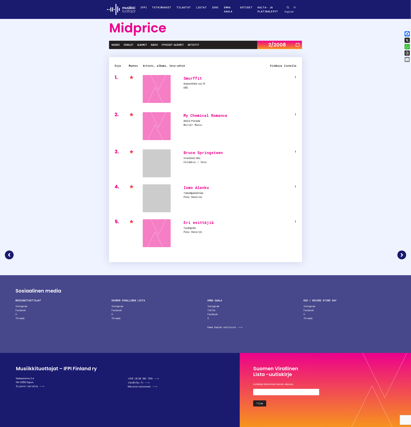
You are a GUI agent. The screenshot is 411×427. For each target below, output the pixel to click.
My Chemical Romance (205, 115)
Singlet (128, 44)
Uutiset (246, 7)
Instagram (21, 306)
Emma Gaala (228, 9)
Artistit (193, 44)
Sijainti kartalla (27, 386)
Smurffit (193, 78)
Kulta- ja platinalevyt (268, 9)
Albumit (142, 44)
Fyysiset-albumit (173, 44)
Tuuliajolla (190, 228)
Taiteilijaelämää (193, 193)
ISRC (215, 7)
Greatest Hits (192, 158)
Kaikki (116, 44)
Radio (154, 44)
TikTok (211, 310)
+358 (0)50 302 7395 (140, 378)
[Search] (288, 7)
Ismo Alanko (196, 187)
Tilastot (183, 7)
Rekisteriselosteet (139, 386)
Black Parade (192, 121)
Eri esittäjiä (199, 222)
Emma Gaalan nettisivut (221, 327)
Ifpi (143, 7)
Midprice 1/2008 (9, 255)
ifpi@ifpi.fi (135, 382)
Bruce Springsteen (203, 152)
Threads (20, 318)
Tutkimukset (161, 7)
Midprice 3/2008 (401, 255)
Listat (201, 7)
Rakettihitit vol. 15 (194, 84)
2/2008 (277, 44)
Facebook (20, 310)
